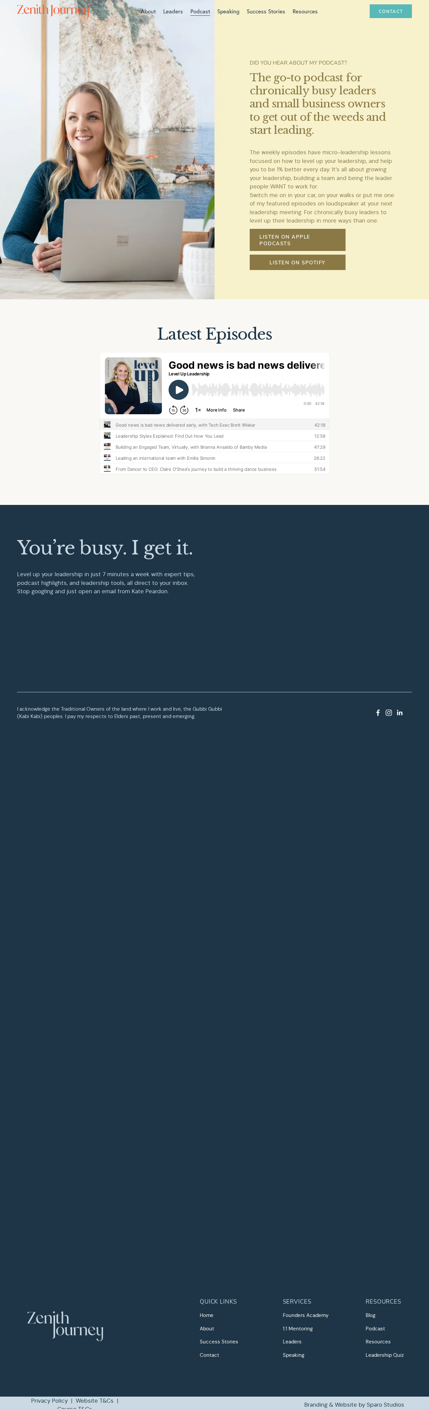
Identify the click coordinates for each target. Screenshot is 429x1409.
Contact (391, 11)
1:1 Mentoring (298, 1329)
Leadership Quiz (385, 1355)
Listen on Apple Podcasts (284, 240)
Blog (370, 1315)
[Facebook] (378, 712)
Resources (378, 1342)
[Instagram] (388, 712)
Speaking (228, 11)
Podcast (200, 11)
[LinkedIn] (399, 712)
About (148, 11)
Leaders (292, 1342)
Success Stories (266, 11)
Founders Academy (305, 1315)
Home (206, 1315)
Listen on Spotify (297, 262)
